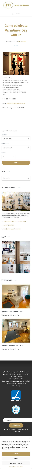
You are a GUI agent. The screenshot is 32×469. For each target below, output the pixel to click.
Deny (16, 458)
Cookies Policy (12, 466)
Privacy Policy (20, 466)
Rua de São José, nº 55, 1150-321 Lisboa (15, 221)
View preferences (16, 463)
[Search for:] (16, 178)
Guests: (4, 152)
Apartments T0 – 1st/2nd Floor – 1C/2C (12, 345)
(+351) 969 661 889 (9, 225)
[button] (29, 438)
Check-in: (5, 134)
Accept (16, 454)
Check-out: (5, 143)
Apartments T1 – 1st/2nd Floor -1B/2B (12, 311)
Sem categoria (22, 41)
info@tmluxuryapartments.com (16, 103)
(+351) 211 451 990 (23, 374)
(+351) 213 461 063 (10, 374)
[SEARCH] (28, 178)
